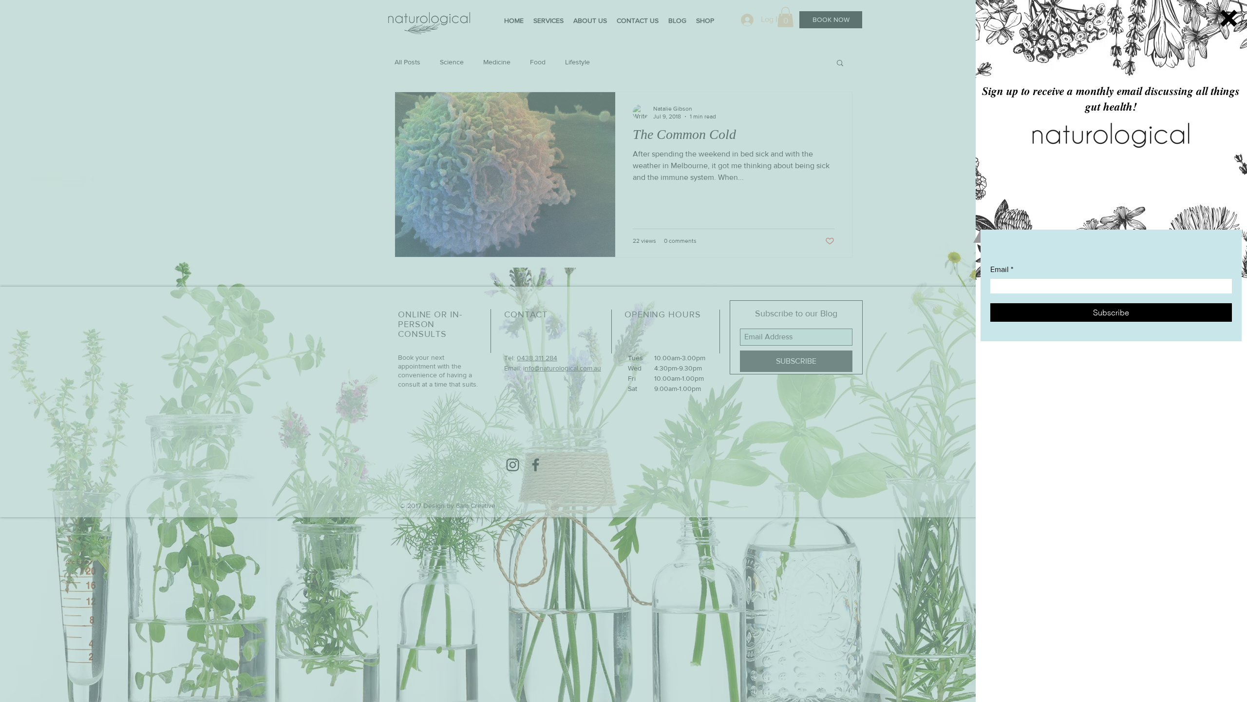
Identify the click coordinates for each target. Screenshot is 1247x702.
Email (999, 269)
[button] (1228, 18)
